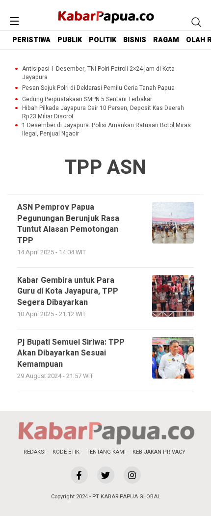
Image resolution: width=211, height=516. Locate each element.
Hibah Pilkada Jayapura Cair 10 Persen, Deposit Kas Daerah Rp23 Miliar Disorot (103, 112)
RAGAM (166, 40)
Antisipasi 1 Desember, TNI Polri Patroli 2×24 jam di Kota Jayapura (98, 73)
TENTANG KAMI (106, 452)
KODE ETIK (66, 452)
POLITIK (102, 40)
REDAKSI (35, 452)
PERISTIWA (31, 40)
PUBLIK (69, 40)
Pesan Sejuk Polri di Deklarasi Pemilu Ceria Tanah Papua (98, 88)
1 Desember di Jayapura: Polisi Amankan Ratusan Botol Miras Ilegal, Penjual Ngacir (106, 129)
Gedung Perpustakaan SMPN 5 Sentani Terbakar (87, 99)
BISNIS (134, 40)
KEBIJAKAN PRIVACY (158, 452)
